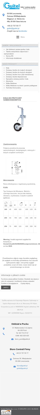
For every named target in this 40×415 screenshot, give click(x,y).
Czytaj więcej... (25, 283)
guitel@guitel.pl (13, 28)
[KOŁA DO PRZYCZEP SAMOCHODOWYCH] (20, 118)
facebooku (23, 31)
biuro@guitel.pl (22, 366)
